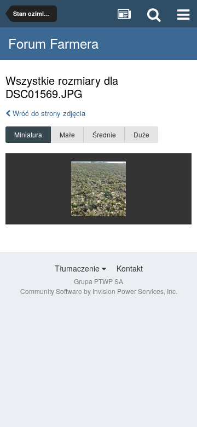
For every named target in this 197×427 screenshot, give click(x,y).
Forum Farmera (53, 43)
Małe (67, 134)
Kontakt (130, 268)
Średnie (104, 134)
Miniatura (28, 134)
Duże (141, 134)
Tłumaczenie (78, 268)
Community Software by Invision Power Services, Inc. (98, 291)
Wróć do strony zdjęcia (47, 113)
